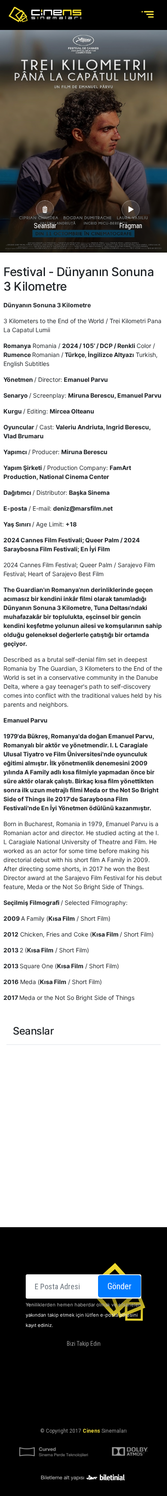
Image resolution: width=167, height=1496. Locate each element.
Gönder (119, 1286)
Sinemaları (43, 1379)
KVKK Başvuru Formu (121, 1410)
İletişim (110, 1389)
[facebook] (55, 1357)
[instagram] (89, 1357)
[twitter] (73, 1357)
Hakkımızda (80, 1379)
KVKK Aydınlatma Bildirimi (52, 1410)
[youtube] (107, 1357)
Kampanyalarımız (70, 1389)
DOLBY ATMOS (118, 1379)
